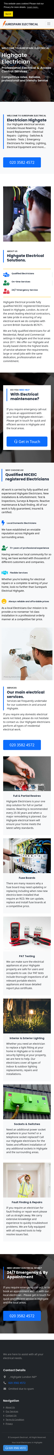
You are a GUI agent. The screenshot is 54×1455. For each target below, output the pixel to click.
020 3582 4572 (22, 162)
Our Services (12, 1411)
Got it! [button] (8, 14)
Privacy (9, 1423)
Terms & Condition (15, 1419)
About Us (10, 1407)
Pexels (28, 239)
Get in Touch (29, 441)
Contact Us (11, 1415)
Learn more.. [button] (33, 7)
